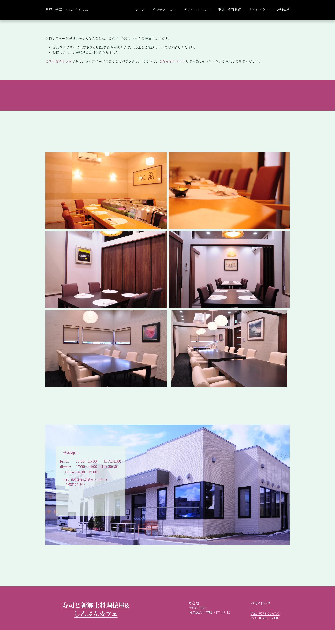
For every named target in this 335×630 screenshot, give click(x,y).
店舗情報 (283, 9)
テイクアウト (259, 9)
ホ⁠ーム (140, 9)
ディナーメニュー (197, 9)
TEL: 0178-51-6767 (265, 613)
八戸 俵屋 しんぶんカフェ (66, 9)
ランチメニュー (164, 9)
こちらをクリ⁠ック (58, 61)
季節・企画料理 (229, 9)
